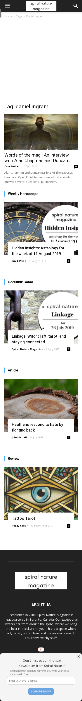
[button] (76, 6)
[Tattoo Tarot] (41, 493)
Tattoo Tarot (23, 518)
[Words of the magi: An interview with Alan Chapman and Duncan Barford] (41, 132)
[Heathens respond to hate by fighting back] (41, 405)
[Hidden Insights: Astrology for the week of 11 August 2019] (41, 228)
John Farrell (19, 437)
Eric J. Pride (19, 260)
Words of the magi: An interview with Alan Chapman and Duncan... (37, 157)
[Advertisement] (41, 62)
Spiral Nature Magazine (27, 349)
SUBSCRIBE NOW (41, 691)
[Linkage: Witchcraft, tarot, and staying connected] (41, 317)
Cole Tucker (11, 166)
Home (8, 16)
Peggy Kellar (20, 525)
